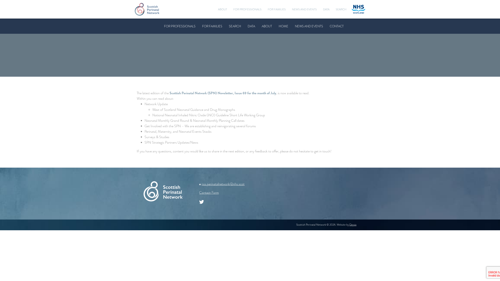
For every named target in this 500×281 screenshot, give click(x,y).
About (222, 9)
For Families (277, 9)
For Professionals (247, 9)
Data (326, 9)
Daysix (352, 225)
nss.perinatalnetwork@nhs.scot (223, 184)
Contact (337, 26)
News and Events (304, 9)
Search (341, 9)
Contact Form (209, 192)
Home (283, 26)
